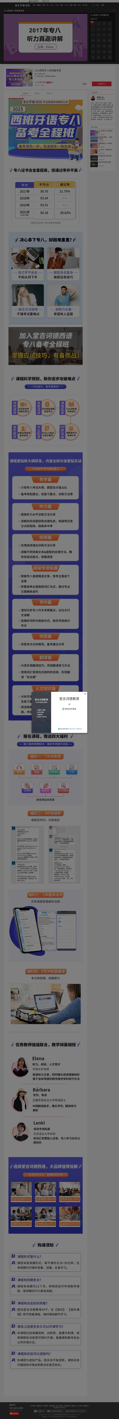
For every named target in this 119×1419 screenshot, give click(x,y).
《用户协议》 (72, 728)
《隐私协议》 (79, 728)
